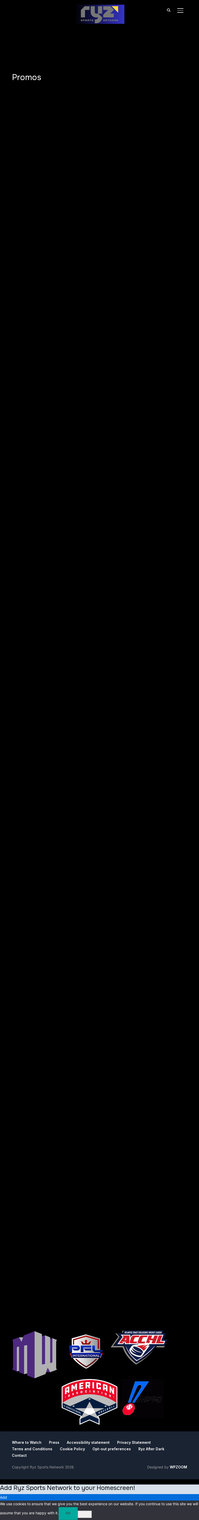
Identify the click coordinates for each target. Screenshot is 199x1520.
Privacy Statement (134, 1442)
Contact (19, 1455)
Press (54, 1442)
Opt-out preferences (112, 1449)
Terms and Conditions (32, 1449)
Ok (68, 1513)
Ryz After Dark (151, 1449)
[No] (85, 1514)
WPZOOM (178, 1467)
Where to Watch (26, 1442)
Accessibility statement (88, 1442)
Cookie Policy (72, 1449)
